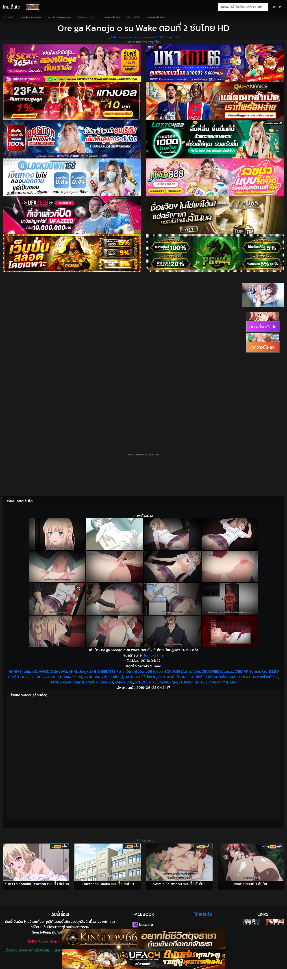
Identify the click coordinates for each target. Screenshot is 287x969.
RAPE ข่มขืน (124, 682)
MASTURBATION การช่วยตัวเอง (254, 676)
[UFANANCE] (215, 101)
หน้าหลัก (9, 17)
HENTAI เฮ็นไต (169, 676)
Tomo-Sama (153, 655)
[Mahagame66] (215, 63)
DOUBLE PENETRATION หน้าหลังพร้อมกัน (50, 676)
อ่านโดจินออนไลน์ (59, 17)
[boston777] (72, 139)
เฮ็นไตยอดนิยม (31, 17)
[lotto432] (215, 139)
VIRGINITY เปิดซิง (222, 682)
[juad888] (215, 177)
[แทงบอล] (72, 101)
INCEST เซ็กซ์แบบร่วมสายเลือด (205, 676)
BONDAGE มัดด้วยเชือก (182, 671)
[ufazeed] (72, 215)
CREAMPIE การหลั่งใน (251, 671)
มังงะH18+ (133, 17)
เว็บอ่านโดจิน (111, 17)
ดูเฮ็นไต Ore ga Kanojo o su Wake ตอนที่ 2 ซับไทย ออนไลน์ (143, 37)
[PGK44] (72, 253)
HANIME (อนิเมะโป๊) (23, 671)
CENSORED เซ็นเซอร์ (217, 671)
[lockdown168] (72, 177)
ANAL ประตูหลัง (81, 671)
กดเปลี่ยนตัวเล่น (263, 327)
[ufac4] (143, 959)
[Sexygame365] (72, 63)
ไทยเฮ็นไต (11, 7)
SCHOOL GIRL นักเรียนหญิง (156, 682)
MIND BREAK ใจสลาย (67, 682)
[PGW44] (215, 253)
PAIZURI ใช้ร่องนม (99, 682)
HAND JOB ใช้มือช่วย (140, 676)
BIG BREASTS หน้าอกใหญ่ (114, 671)
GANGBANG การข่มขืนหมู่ (103, 676)
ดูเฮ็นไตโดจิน (155, 17)
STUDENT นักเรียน (192, 682)
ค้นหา (277, 7)
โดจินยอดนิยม (87, 17)
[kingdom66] (143, 939)
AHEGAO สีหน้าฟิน (53, 671)
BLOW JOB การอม (149, 671)
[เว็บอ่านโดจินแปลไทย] (263, 305)
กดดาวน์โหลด (263, 347)
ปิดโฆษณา (146, 924)
